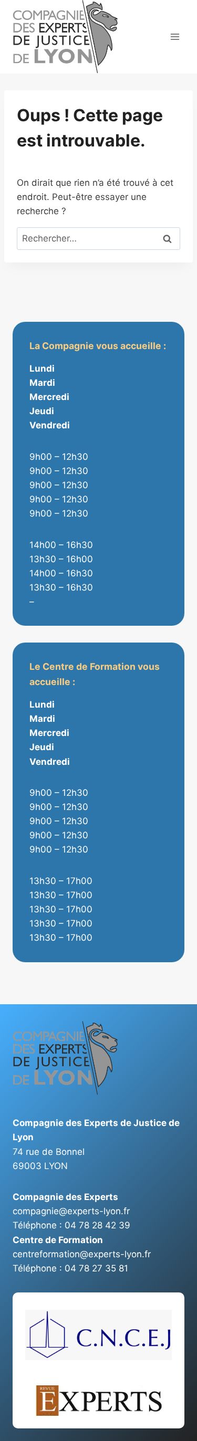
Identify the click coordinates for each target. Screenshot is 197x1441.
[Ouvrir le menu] (174, 37)
